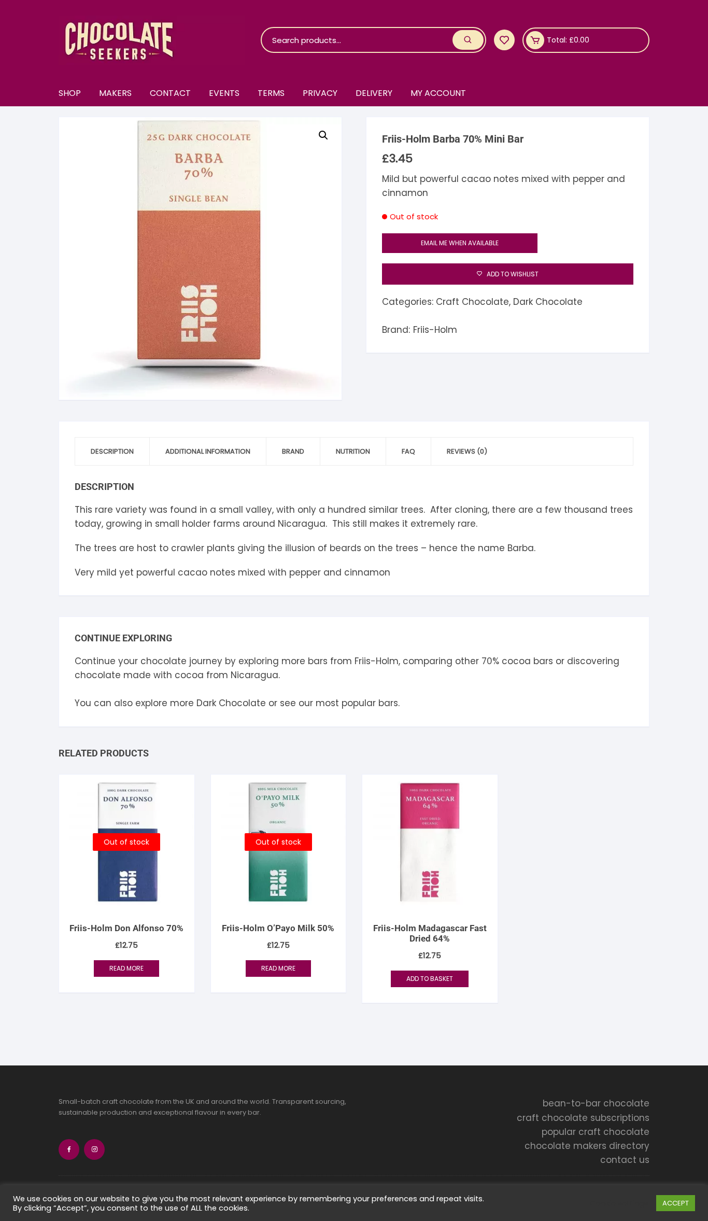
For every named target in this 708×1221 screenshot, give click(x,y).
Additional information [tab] (207, 451)
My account (438, 93)
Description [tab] (112, 451)
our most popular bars (348, 703)
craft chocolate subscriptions (583, 1118)
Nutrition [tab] (353, 451)
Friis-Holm (435, 330)
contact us (624, 1160)
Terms (271, 93)
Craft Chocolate (472, 302)
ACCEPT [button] (675, 1203)
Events (224, 93)
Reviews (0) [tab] (467, 451)
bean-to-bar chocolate (596, 1103)
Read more (126, 968)
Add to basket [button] (429, 978)
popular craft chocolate (595, 1132)
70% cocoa (506, 661)
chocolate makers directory (587, 1146)
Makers (115, 93)
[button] (323, 135)
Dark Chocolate (548, 302)
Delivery (374, 93)
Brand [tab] (293, 451)
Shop (70, 93)
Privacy (320, 93)
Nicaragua (254, 675)
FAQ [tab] (408, 451)
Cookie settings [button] (619, 1203)
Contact (170, 93)
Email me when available (460, 242)
